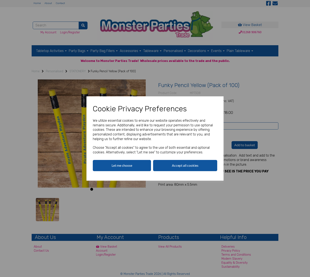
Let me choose (122, 165)
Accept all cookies (185, 165)
